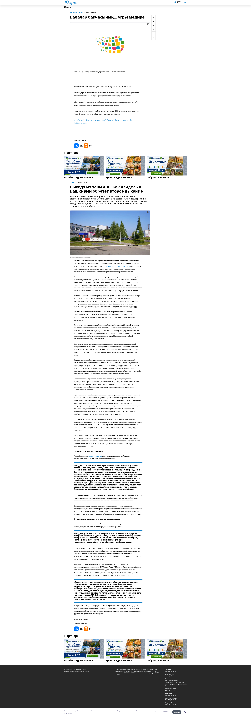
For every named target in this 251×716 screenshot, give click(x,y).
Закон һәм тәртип (76, 12)
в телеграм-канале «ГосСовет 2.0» (116, 266)
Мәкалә (67, 7)
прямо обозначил (95, 456)
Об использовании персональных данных (76, 671)
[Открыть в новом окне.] (78, 145)
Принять (177, 712)
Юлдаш (70, 2)
